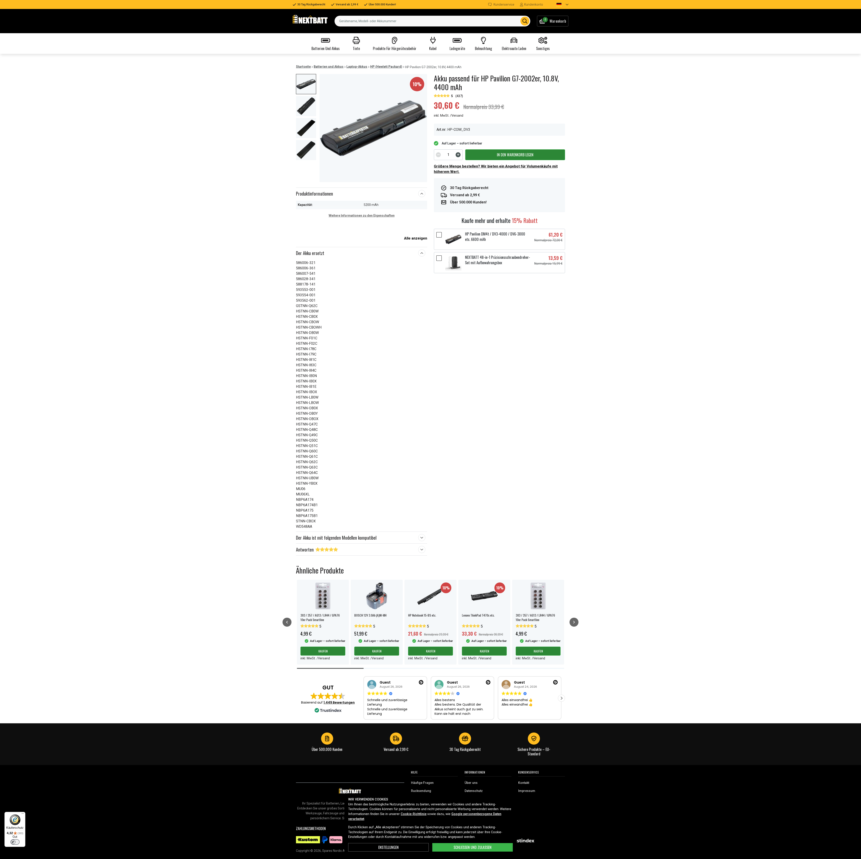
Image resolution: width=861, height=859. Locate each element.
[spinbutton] (448, 155)
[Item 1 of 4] (373, 128)
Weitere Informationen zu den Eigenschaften (362, 215)
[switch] (15, 842)
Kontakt (523, 783)
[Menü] (22, 814)
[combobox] (432, 21)
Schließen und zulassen (472, 847)
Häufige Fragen (422, 783)
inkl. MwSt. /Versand (448, 116)
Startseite (303, 66)
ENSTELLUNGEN (388, 847)
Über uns (471, 783)
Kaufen (323, 651)
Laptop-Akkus (356, 66)
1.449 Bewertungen (339, 702)
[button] (558, 4)
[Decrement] (438, 155)
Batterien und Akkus (329, 66)
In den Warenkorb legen (515, 154)
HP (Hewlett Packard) (386, 66)
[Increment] (458, 155)
